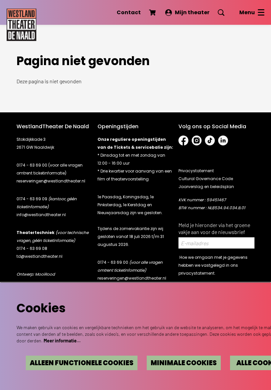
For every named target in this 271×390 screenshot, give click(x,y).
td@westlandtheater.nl (39, 256)
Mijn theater (192, 12)
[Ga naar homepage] (21, 23)
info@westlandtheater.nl (41, 214)
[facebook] (183, 140)
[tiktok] (210, 140)
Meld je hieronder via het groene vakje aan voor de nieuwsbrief (214, 228)
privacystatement (196, 273)
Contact (129, 12)
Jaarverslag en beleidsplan (206, 186)
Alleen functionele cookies (82, 363)
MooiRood (45, 274)
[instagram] (197, 140)
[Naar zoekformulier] (221, 13)
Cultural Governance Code (205, 178)
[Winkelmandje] (153, 13)
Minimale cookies (184, 363)
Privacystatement (196, 171)
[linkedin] (223, 140)
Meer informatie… (62, 340)
